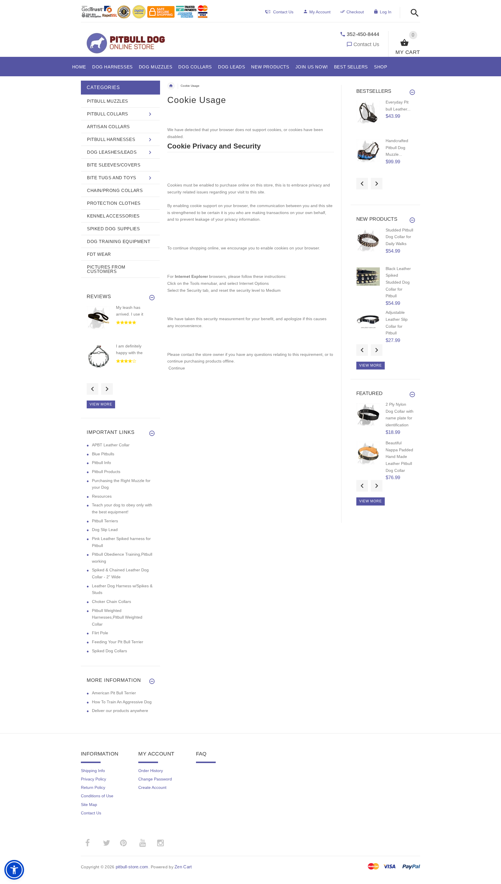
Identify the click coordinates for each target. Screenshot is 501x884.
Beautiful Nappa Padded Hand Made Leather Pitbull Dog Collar (399, 457)
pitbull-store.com (132, 866)
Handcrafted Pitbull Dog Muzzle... (397, 147)
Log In (385, 12)
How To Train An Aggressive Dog (122, 702)
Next (107, 389)
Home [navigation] (171, 86)
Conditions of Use (97, 796)
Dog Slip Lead (105, 529)
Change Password (155, 779)
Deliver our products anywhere (120, 710)
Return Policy (93, 787)
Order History (150, 770)
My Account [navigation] (320, 12)
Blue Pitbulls (103, 454)
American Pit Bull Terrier (114, 693)
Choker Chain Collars (111, 601)
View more (101, 404)
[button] (413, 13)
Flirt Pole (100, 633)
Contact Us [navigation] (283, 12)
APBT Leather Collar (111, 445)
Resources (102, 496)
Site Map (89, 804)
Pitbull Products (106, 471)
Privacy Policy (93, 779)
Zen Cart (183, 866)
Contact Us (366, 44)
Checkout (355, 12)
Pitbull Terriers (105, 521)
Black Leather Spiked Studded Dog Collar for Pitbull (398, 282)
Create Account (152, 787)
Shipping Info (93, 770)
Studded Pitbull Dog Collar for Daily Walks (399, 237)
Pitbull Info (101, 462)
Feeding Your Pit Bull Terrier (117, 642)
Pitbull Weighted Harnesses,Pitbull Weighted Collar (117, 617)
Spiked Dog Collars (109, 650)
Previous (92, 389)
